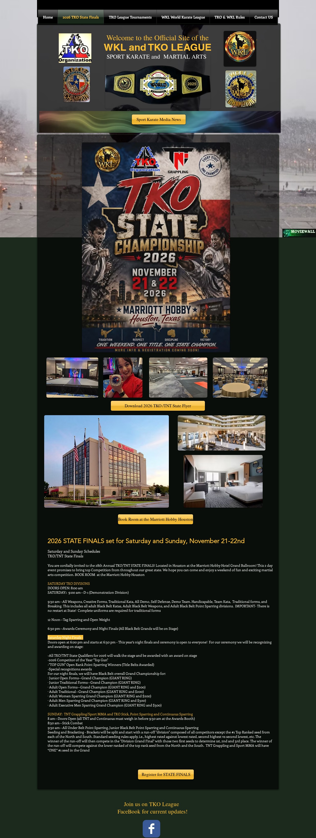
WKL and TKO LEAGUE (158, 47)
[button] (159, 119)
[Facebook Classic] (151, 829)
